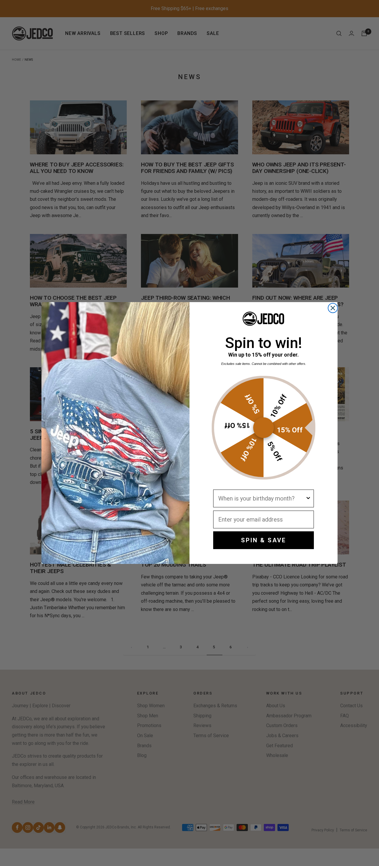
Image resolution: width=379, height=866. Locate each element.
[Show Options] (308, 498)
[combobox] (261, 498)
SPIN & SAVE (263, 540)
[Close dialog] (333, 308)
